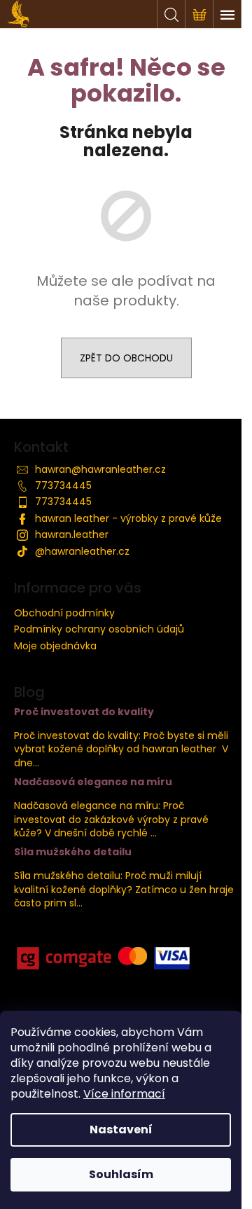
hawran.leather (71, 534)
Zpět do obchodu (126, 358)
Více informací (124, 1094)
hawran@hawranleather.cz (100, 469)
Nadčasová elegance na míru (93, 782)
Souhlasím (121, 1174)
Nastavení (121, 1129)
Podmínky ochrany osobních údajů (99, 629)
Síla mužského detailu (73, 852)
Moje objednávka (55, 646)
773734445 (63, 485)
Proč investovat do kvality (84, 712)
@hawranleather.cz (82, 551)
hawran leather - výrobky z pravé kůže (128, 518)
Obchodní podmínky (64, 613)
